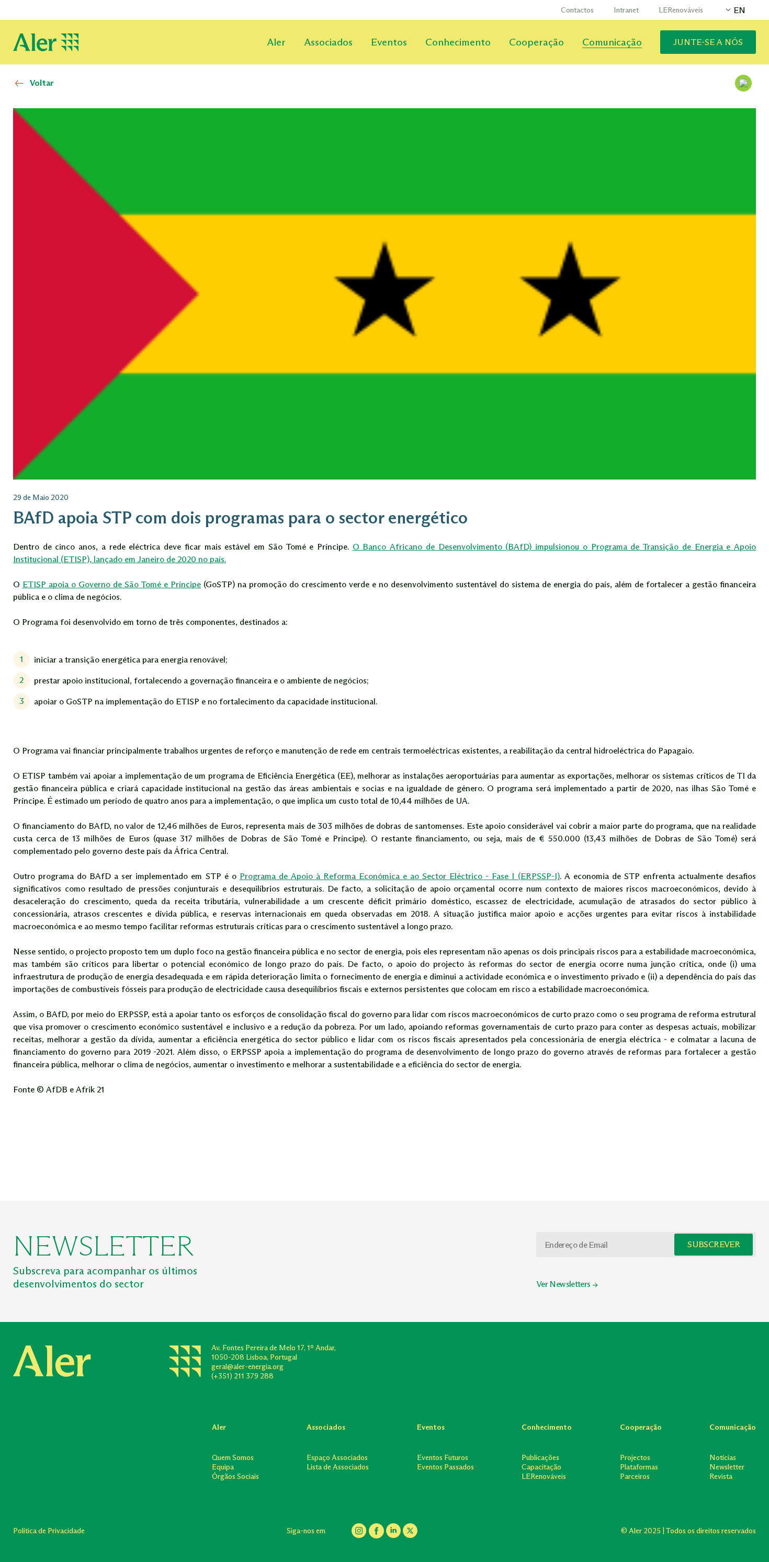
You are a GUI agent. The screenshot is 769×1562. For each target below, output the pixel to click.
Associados (328, 42)
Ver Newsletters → (566, 1284)
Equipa (223, 1467)
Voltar (42, 83)
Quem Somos (233, 1457)
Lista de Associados (338, 1467)
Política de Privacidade (49, 1530)
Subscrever (713, 1244)
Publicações (540, 1457)
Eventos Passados (445, 1467)
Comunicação (612, 42)
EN (739, 10)
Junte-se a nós (708, 42)
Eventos (389, 42)
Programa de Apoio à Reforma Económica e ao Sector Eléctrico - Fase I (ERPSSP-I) (400, 876)
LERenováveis (681, 10)
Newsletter (726, 1467)
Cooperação (536, 42)
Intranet (626, 10)
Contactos (577, 10)
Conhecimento (458, 42)
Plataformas (639, 1467)
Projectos (635, 1457)
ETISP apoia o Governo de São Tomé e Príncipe (111, 584)
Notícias (722, 1457)
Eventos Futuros (442, 1457)
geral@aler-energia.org (247, 1366)
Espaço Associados (337, 1457)
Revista (720, 1476)
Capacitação (541, 1467)
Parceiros (635, 1476)
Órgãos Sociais (235, 1476)
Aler (276, 42)
